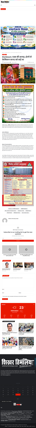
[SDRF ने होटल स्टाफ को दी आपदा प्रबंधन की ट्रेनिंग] (18, 265)
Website (20, 292)
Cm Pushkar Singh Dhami (8, 413)
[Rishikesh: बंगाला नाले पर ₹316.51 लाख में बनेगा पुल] (7, 265)
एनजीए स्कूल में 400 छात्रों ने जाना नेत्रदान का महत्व (28, 269)
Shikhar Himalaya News (21, 417)
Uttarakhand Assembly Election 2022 (7, 418)
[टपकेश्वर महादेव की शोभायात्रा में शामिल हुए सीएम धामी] (9, 341)
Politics (25, 415)
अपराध (20, 426)
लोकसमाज (25, 426)
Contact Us (33, 426)
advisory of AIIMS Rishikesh (14, 208)
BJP (5, 412)
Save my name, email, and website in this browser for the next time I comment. (15, 296)
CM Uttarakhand (17, 413)
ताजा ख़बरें (9, 420)
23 (32, 392)
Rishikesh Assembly (3, 417)
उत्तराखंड (30, 419)
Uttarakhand (29, 417)
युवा (29, 426)
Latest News (4, 415)
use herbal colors (25, 212)
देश (11, 426)
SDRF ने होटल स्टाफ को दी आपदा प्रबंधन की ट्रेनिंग (17, 269)
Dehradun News (5, 414)
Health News (28, 210)
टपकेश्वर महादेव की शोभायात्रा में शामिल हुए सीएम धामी (9, 347)
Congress (22, 413)
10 (3, 390)
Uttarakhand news (14, 419)
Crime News (26, 413)
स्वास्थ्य (5, 54)
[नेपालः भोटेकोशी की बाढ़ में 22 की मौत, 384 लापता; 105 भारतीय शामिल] (26, 341)
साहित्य (27, 426)
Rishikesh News (17, 212)
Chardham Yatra (29, 412)
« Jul (17, 398)
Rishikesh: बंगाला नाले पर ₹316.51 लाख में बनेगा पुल (6, 269)
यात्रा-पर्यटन (18, 426)
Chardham (24, 412)
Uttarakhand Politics (24, 419)
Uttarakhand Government (25, 418)
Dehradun (29, 413)
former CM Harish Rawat (14, 414)
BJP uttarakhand (9, 412)
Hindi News (24, 414)
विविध (30, 426)
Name (3, 289)
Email (3, 292)
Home (4, 52)
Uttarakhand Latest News (4, 419)
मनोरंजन (23, 426)
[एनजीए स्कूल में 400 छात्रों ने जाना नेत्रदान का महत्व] (29, 265)
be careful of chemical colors (10, 210)
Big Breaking (2, 412)
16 (32, 390)
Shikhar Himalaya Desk (7, 62)
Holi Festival (10, 212)
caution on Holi (21, 210)
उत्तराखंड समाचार (4, 420)
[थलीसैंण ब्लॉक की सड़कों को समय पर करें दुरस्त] (26, 327)
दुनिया (13, 426)
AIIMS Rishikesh (24, 208)
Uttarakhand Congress (17, 418)
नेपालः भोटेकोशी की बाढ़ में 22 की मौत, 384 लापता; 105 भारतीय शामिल (26, 348)
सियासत (15, 426)
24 (3, 394)
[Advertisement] (18, 18)
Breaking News (17, 412)
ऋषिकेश (6, 52)
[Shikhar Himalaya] (5, 2)
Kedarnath (31, 414)
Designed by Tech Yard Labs (22, 424)
